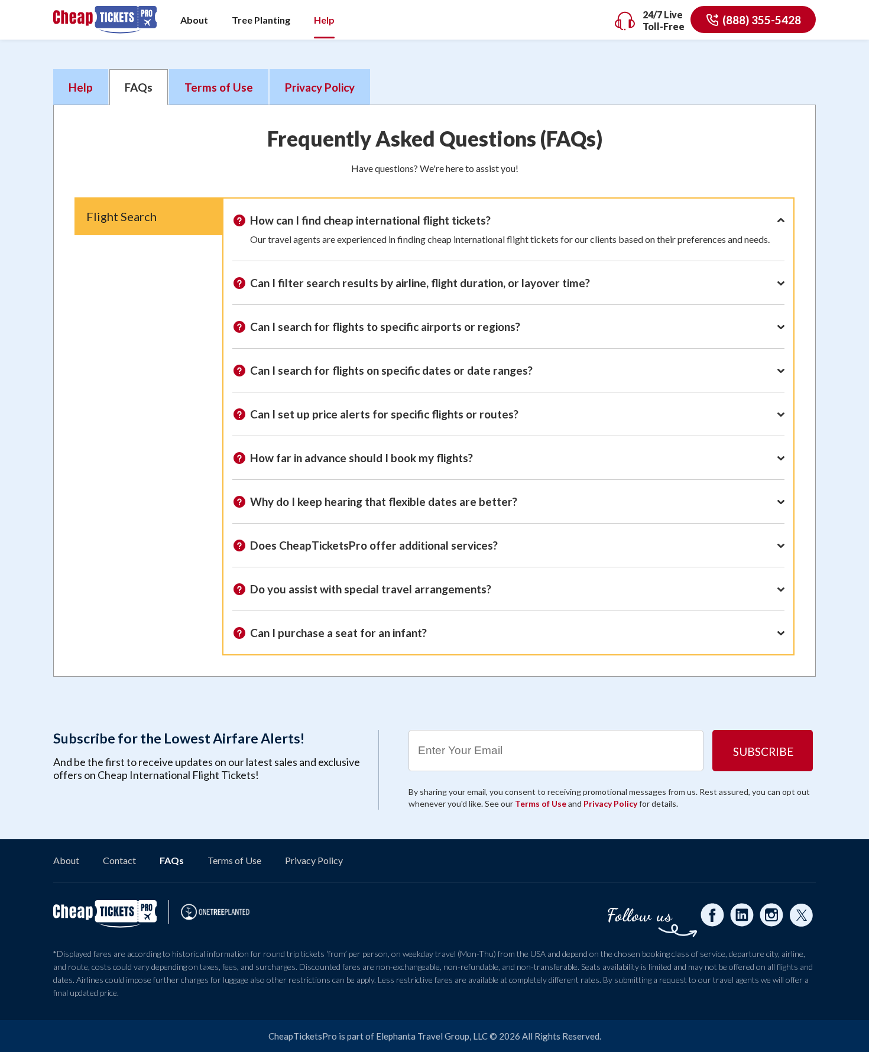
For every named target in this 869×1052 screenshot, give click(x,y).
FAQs (172, 860)
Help (324, 19)
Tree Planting (261, 19)
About (194, 19)
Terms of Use (218, 87)
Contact (119, 860)
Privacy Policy (320, 87)
